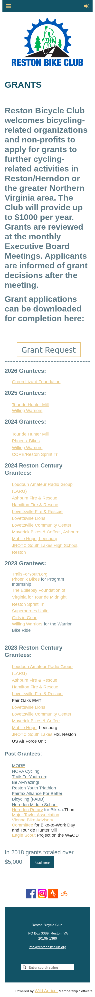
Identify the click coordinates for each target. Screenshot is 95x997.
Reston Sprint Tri (28, 604)
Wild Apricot (46, 990)
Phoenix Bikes (26, 579)
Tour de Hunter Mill (30, 404)
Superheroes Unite (30, 610)
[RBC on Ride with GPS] (64, 897)
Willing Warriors (27, 410)
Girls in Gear (24, 617)
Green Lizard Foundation (36, 381)
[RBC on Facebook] (31, 897)
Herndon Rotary (27, 809)
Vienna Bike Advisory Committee (32, 822)
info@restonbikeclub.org (47, 947)
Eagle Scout (24, 835)
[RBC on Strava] (53, 897)
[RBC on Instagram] (42, 897)
